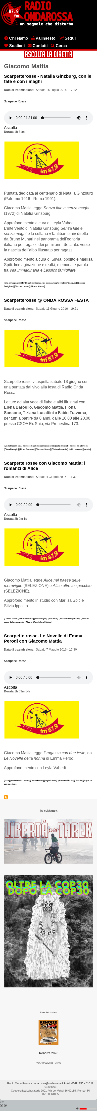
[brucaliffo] (53, 618)
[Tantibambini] (28, 283)
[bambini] (35, 445)
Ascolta (10, 128)
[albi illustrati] (63, 445)
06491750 (77, 1083)
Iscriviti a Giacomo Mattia (6, 797)
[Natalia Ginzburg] (68, 283)
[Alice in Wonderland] (35, 622)
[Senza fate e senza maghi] (47, 283)
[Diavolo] (78, 780)
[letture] (27, 445)
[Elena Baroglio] (11, 449)
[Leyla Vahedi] (51, 780)
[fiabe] (53, 445)
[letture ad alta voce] (79, 445)
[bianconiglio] (41, 618)
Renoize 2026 (48, 1053)
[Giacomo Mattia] (22, 286)
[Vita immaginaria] (12, 283)
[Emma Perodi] (37, 780)
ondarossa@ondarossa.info (49, 1083)
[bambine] (45, 445)
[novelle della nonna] (20, 780)
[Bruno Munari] (38, 286)
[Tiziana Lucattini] (60, 449)
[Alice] (48, 622)
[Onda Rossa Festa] (13, 445)
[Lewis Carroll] (11, 618)
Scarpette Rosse (15, 101)
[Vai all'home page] (37, 25)
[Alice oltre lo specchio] (70, 618)
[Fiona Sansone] (27, 449)
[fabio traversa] (76, 449)
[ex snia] (87, 449)
